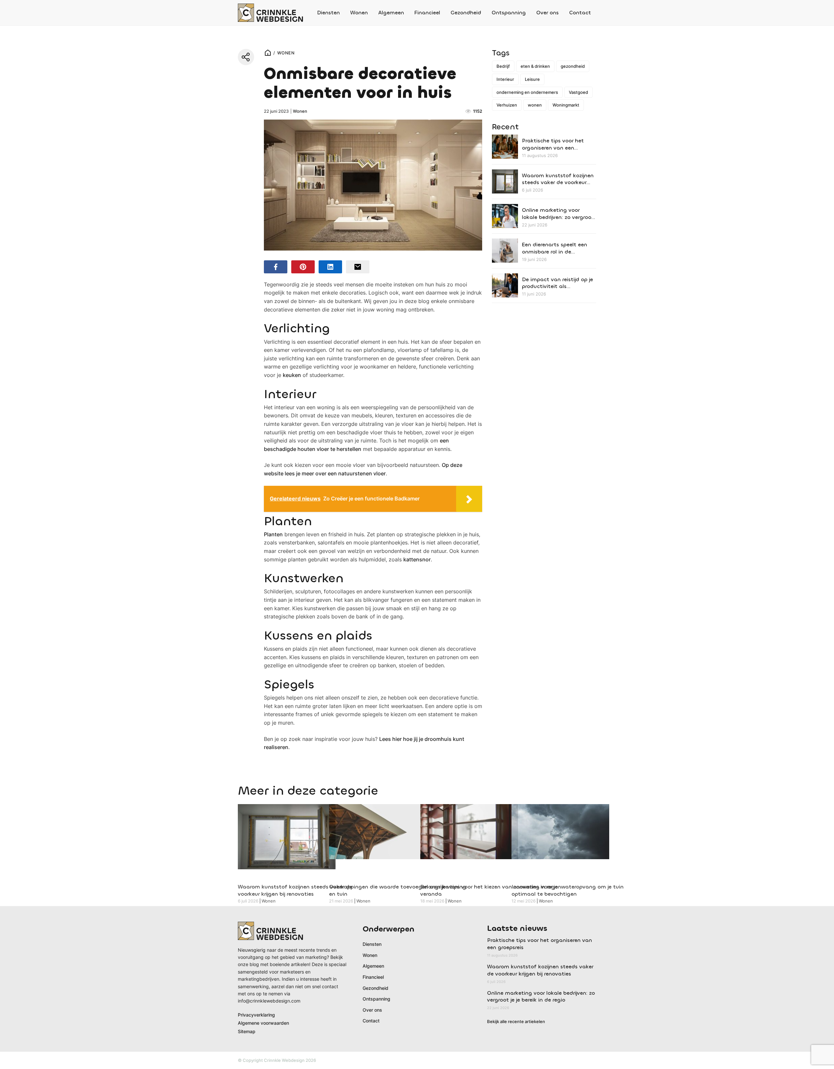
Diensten (328, 12)
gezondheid (573, 66)
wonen (535, 105)
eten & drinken (535, 66)
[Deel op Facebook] (275, 266)
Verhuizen (506, 105)
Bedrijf (503, 66)
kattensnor (417, 559)
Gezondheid (466, 12)
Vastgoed (578, 92)
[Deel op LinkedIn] (330, 266)
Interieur (505, 79)
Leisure (532, 79)
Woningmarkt (566, 105)
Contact (580, 12)
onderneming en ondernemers (527, 92)
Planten (273, 534)
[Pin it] (303, 266)
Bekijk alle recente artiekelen (516, 1021)
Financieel (427, 12)
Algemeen (391, 12)
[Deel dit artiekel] (246, 57)
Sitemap (246, 1031)
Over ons (547, 12)
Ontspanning (509, 12)
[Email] (357, 266)
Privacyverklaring (256, 1015)
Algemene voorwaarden (263, 1023)
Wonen (359, 12)
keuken (292, 375)
